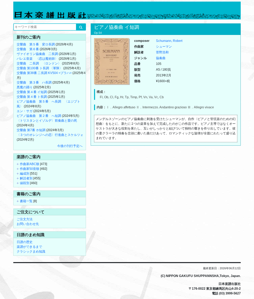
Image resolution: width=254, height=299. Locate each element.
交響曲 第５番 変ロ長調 (36, 44)
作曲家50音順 (29, 168)
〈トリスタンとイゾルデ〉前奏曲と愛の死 (47, 120)
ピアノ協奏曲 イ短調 (116, 27)
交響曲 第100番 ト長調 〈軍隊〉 (40, 68)
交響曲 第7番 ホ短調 (31, 130)
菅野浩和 (162, 52)
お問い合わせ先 (28, 224)
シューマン (164, 46)
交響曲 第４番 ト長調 (32, 96)
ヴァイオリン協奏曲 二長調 (37, 54)
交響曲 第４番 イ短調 (32, 92)
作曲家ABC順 (29, 164)
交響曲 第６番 (28, 49)
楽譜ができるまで (29, 246)
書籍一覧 (26, 201)
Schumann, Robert (169, 40)
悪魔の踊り (25, 87)
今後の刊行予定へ (70, 146)
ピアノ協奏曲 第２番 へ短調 (39, 115)
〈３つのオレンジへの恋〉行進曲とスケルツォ (50, 135)
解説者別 (26, 178)
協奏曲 (160, 58)
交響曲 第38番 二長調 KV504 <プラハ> (44, 73)
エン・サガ (25, 111)
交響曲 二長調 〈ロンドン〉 (39, 63)
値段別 (24, 183)
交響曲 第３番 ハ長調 (34, 82)
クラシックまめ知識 (31, 251)
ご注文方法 (25, 219)
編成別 (24, 173)
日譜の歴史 (25, 242)
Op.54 (98, 32)
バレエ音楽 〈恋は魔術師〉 (37, 58)
